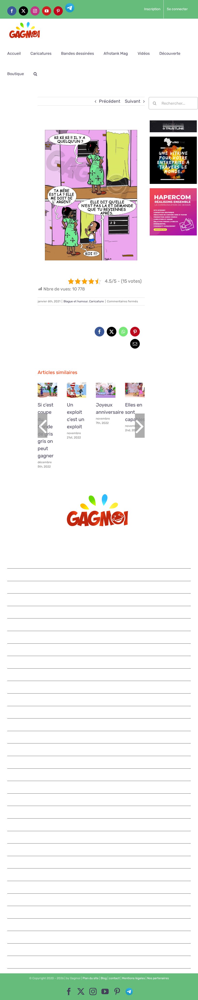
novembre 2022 (99, 574)
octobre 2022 (99, 587)
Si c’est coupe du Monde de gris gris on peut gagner (46, 386)
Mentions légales (133, 978)
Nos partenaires (158, 978)
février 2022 (99, 674)
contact (114, 978)
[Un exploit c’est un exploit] (76, 390)
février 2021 (99, 824)
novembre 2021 (99, 712)
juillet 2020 (99, 912)
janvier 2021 (99, 837)
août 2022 (99, 612)
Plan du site (91, 978)
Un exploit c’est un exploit (75, 386)
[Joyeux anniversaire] (105, 390)
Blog (104, 978)
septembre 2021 (99, 737)
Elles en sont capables (134, 386)
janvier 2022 (99, 687)
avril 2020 (99, 949)
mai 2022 (99, 637)
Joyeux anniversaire (104, 386)
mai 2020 (99, 937)
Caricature (96, 301)
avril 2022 (99, 649)
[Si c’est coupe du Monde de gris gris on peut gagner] (47, 390)
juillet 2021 (99, 762)
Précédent (109, 101)
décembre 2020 (99, 849)
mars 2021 (99, 812)
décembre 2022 (99, 562)
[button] (35, 74)
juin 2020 (99, 924)
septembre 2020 (99, 887)
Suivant (132, 101)
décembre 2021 (99, 699)
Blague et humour (76, 301)
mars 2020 (99, 962)
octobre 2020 (99, 874)
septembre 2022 (99, 599)
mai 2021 (99, 787)
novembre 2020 (99, 862)
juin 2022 (99, 624)
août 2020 (99, 899)
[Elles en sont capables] (135, 390)
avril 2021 (99, 799)
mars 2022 (99, 662)
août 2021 (99, 749)
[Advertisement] (17, 169)
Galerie (47, 395)
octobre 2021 (99, 724)
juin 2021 (99, 774)
